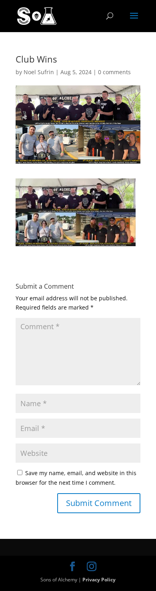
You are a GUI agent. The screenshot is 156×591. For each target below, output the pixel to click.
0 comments (114, 72)
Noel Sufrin (39, 72)
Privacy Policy (99, 579)
